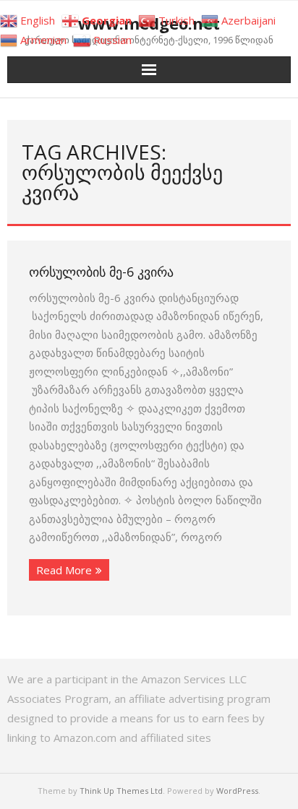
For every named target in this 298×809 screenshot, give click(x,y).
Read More (64, 570)
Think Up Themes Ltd (121, 790)
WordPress (237, 790)
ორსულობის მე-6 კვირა (101, 271)
